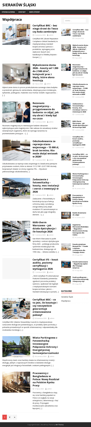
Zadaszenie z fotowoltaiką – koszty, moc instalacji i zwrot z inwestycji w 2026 (46, 185)
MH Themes (60, 425)
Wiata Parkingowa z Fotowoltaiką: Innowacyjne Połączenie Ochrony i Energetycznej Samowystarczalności (46, 345)
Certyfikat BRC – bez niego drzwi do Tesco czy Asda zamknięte (45, 28)
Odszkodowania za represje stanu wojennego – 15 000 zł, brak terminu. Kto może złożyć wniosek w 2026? (46, 149)
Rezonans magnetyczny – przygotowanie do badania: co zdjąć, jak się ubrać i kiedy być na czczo (46, 110)
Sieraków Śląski (67, 297)
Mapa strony (34, 12)
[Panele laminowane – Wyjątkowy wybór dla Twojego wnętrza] (66, 266)
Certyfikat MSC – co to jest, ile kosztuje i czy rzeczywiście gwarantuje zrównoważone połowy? (45, 307)
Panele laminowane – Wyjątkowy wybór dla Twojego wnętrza (80, 265)
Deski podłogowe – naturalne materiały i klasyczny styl (81, 279)
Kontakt (22, 12)
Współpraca (65, 301)
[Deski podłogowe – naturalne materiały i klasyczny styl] (66, 282)
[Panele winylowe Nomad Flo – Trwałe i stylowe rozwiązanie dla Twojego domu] (66, 249)
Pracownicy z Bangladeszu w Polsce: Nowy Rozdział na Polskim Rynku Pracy (46, 379)
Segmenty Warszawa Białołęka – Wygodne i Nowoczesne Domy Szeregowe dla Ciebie (80, 230)
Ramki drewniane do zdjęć (79, 214)
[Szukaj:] (75, 21)
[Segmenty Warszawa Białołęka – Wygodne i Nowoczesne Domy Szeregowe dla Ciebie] (66, 229)
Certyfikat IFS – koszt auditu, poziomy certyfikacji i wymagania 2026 (45, 264)
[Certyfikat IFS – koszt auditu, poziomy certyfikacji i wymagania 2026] (66, 141)
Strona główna (8, 12)
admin (51, 35)
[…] (40, 57)
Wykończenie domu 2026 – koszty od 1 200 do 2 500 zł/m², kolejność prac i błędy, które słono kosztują (45, 72)
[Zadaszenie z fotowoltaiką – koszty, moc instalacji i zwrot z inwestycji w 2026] (66, 108)
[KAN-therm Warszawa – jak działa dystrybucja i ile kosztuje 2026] (66, 126)
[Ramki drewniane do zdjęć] (66, 217)
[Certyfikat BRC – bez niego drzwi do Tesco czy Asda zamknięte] (66, 34)
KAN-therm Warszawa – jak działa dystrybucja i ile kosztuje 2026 (44, 227)
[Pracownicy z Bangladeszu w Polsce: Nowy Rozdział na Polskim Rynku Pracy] (66, 200)
